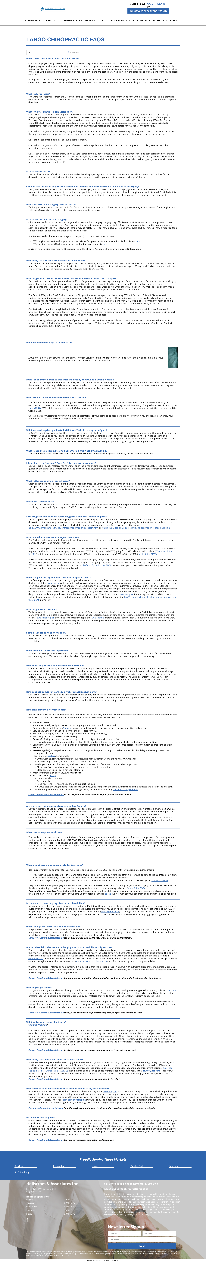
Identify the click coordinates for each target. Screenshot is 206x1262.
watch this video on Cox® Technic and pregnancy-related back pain (136, 527)
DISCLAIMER (98, 1254)
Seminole (173, 1165)
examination (53, 583)
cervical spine (110, 1091)
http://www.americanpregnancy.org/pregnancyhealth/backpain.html (63, 527)
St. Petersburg (21, 1172)
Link (138, 241)
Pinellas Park (136, 1165)
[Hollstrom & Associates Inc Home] (52, 9)
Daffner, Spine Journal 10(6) (97, 565)
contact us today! (141, 1214)
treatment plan (126, 594)
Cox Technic (98, 617)
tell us (108, 893)
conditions (172, 990)
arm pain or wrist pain (74, 1099)
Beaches (18, 1165)
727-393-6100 (156, 4)
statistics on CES (159, 880)
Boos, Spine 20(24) (110, 911)
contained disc (35, 958)
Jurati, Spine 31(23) (147, 554)
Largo (95, 1165)
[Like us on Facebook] (27, 1220)
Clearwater (58, 1165)
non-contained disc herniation (91, 961)
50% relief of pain (46, 617)
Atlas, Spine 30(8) (136, 888)
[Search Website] (68, 52)
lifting (53, 775)
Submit (142, 1246)
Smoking (67, 728)
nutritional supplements (125, 789)
